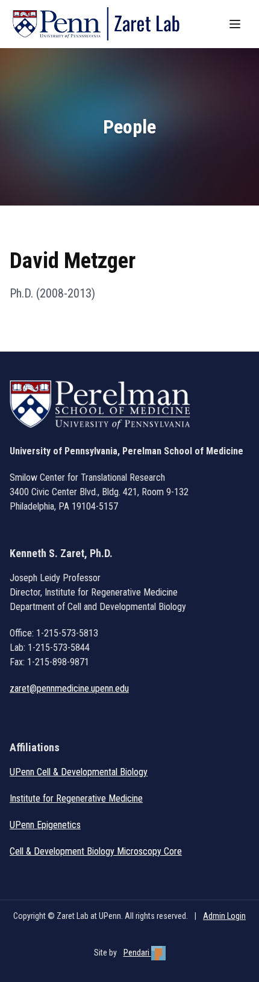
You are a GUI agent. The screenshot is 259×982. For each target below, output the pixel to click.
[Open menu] (236, 24)
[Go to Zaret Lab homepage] (102, 24)
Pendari (137, 952)
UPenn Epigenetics (45, 825)
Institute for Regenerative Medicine (76, 798)
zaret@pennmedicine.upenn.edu (69, 688)
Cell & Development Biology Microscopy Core (96, 851)
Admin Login (224, 916)
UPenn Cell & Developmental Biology (79, 772)
